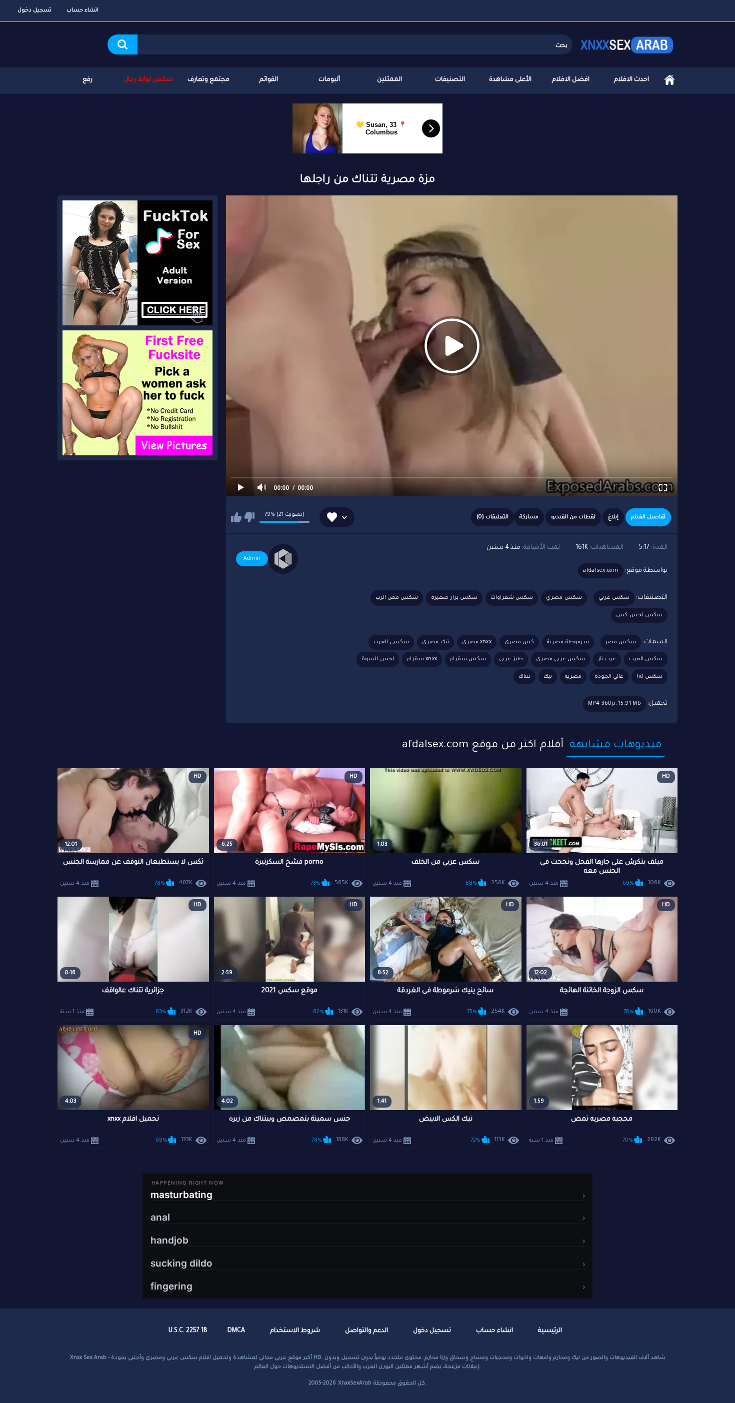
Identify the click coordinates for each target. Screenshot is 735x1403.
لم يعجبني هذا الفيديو (249, 517)
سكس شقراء (468, 659)
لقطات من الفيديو (573, 517)
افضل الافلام (571, 79)
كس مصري (519, 642)
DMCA (236, 1331)
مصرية (573, 677)
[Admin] (283, 559)
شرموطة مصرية (567, 642)
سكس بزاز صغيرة (454, 598)
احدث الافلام (631, 79)
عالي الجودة (609, 677)
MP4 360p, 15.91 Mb (614, 704)
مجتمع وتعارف (209, 79)
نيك (548, 677)
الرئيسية (670, 80)
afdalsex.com (600, 571)
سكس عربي (614, 598)
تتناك (524, 677)
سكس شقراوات (511, 598)
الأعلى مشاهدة (510, 79)
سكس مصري (564, 598)
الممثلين (389, 79)
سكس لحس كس (639, 615)
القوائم (269, 79)
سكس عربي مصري (561, 659)
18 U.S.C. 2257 (188, 1331)
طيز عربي (510, 659)
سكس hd (649, 677)
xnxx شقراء (422, 659)
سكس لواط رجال (148, 79)
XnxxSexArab (355, 1384)
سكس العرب (645, 659)
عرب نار (607, 659)
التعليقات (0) (492, 517)
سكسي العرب (391, 642)
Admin (252, 559)
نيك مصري (435, 642)
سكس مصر (621, 642)
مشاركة (529, 517)
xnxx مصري (477, 642)
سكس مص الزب (397, 598)
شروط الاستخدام (295, 1331)
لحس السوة (378, 659)
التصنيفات (450, 79)
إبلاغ (613, 517)
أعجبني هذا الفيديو (236, 517)
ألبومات (329, 79)
